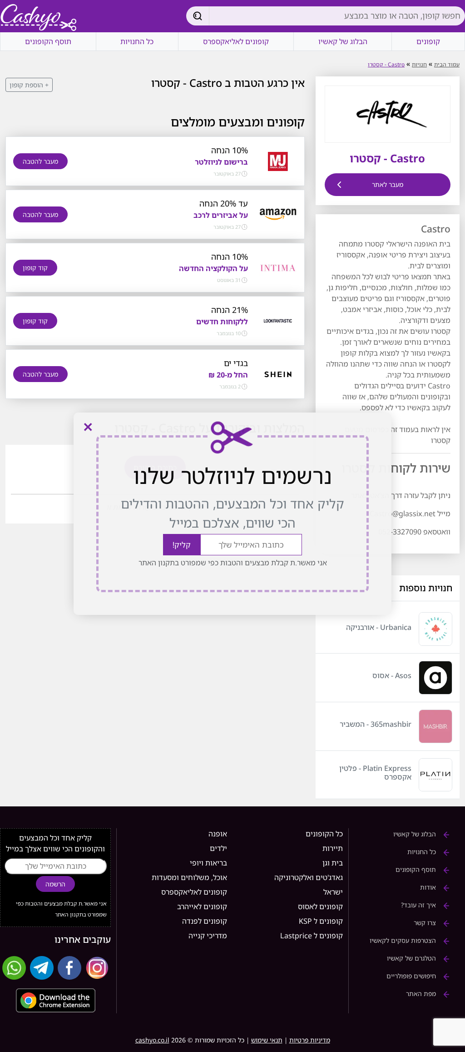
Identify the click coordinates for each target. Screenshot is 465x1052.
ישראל (333, 892)
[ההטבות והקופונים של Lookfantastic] (278, 320)
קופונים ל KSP (321, 921)
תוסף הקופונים (48, 41)
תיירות (332, 848)
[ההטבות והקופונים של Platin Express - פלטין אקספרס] (435, 775)
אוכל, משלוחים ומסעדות (189, 877)
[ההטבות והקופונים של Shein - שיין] (278, 373)
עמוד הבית (447, 64)
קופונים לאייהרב (202, 906)
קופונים (428, 41)
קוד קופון (35, 267)
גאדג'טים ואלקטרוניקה (308, 877)
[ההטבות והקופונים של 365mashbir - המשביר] (435, 726)
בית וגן (332, 863)
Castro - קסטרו (386, 64)
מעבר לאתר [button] (387, 184)
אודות (429, 887)
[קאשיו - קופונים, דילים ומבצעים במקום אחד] (38, 18)
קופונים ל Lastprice (311, 936)
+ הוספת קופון (29, 85)
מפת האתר (422, 993)
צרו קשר (426, 922)
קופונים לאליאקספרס (236, 41)
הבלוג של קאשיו (342, 41)
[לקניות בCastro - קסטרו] (387, 113)
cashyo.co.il (152, 1040)
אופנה (217, 834)
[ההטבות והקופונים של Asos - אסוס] (435, 678)
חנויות (419, 64)
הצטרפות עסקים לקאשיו (404, 940)
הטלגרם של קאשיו (412, 958)
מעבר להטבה (40, 161)
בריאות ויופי (208, 863)
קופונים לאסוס (320, 906)
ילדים (218, 848)
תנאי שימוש (266, 1040)
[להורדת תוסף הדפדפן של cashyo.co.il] (55, 1000)
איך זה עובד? (419, 905)
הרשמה (55, 884)
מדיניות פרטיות (309, 1040)
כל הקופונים (324, 834)
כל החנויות (136, 41)
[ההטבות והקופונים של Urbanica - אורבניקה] (435, 629)
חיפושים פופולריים (412, 975)
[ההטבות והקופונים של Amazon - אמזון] (278, 214)
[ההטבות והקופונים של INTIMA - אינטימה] (278, 267)
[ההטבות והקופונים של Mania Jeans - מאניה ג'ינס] (278, 161)
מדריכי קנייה (207, 936)
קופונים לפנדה (204, 921)
